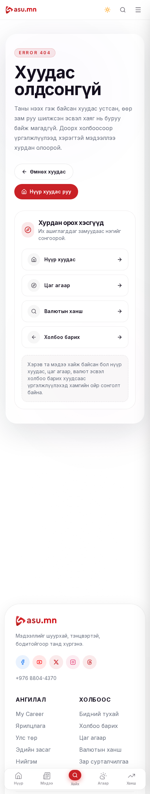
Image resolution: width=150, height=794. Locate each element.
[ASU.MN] (21, 10)
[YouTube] (39, 662)
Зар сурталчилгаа (103, 761)
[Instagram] (73, 662)
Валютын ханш (100, 749)
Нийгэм (26, 761)
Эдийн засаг (33, 749)
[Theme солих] (107, 9)
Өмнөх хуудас (48, 172)
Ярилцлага (30, 725)
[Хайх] (123, 9)
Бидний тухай (99, 713)
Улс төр (26, 737)
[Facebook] (23, 662)
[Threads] (90, 662)
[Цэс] (138, 9)
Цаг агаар (92, 737)
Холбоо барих (98, 725)
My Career (30, 713)
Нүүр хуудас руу (50, 191)
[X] (56, 662)
